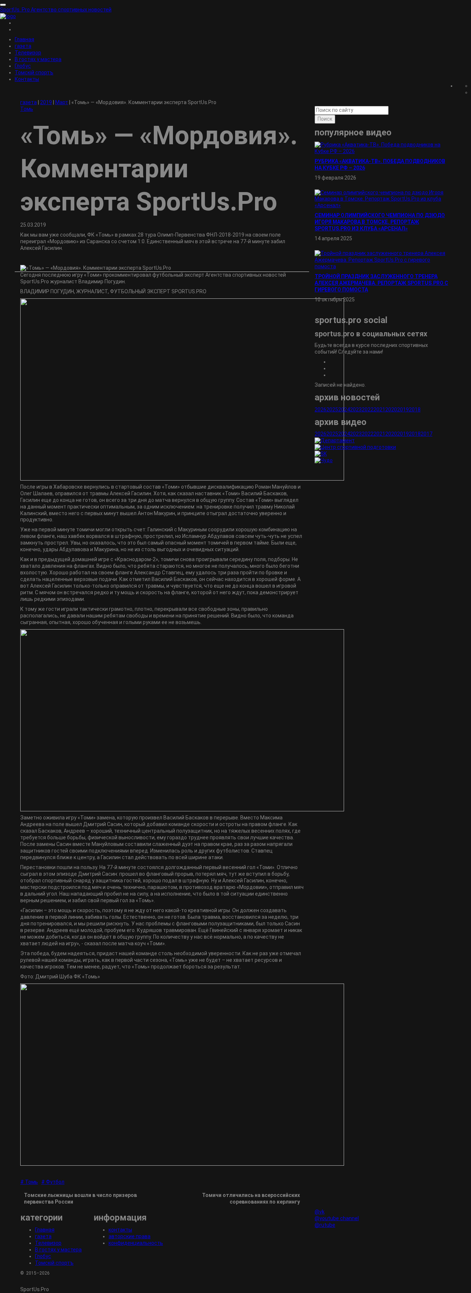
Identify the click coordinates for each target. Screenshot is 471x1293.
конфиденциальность (136, 1243)
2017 (426, 434)
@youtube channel (337, 1218)
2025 (332, 409)
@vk (320, 1212)
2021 (379, 409)
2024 (344, 409)
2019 (403, 409)
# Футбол (52, 1182)
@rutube (325, 1225)
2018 (415, 409)
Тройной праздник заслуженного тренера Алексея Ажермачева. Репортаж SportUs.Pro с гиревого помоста (381, 283)
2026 (320, 409)
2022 (367, 409)
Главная (24, 39)
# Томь (29, 1182)
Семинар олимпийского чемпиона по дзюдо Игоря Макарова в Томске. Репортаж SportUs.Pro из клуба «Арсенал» (380, 221)
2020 (391, 409)
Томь (26, 109)
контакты (120, 1230)
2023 (356, 409)
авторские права (129, 1236)
